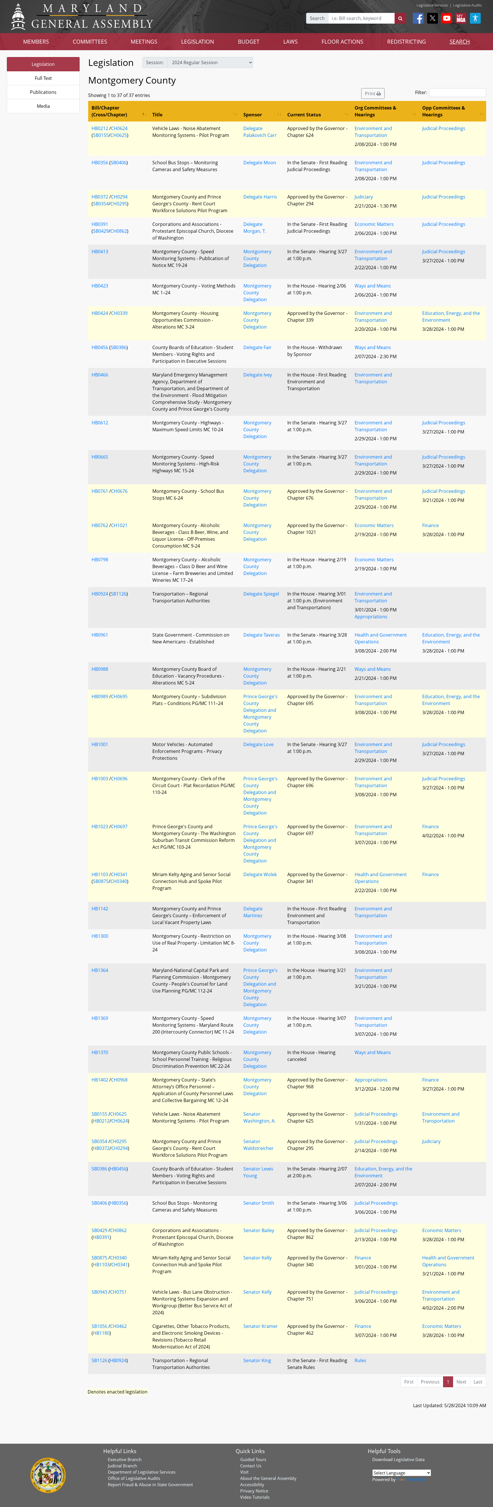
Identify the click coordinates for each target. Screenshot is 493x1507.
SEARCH (460, 41)
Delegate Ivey (257, 375)
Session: (155, 62)
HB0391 (100, 224)
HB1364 (100, 970)
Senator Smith (258, 1203)
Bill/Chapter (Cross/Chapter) (109, 111)
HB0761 (100, 491)
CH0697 (119, 826)
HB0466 (100, 375)
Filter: (421, 92)
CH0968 (119, 1080)
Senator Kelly (257, 1258)
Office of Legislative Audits (134, 1478)
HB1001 (100, 744)
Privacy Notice (254, 1491)
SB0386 (118, 347)
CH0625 (118, 135)
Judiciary (364, 197)
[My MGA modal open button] (459, 18)
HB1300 (100, 936)
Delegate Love (258, 744)
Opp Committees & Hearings (443, 111)
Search (317, 18)
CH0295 (118, 203)
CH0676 (119, 491)
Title (157, 115)
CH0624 (119, 128)
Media (43, 106)
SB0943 (99, 1292)
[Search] (400, 18)
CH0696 (119, 778)
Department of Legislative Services (141, 1472)
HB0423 (100, 286)
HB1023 (100, 826)
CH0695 (119, 696)
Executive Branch (125, 1459)
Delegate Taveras (261, 635)
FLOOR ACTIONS (342, 41)
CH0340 (118, 881)
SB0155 (101, 135)
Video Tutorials (255, 1497)
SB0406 (118, 162)
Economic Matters (374, 224)
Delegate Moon (259, 162)
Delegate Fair (257, 347)
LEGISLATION (197, 41)
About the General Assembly (268, 1478)
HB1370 (100, 1052)
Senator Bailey (258, 1230)
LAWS (290, 41)
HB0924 (100, 594)
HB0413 (100, 251)
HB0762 (100, 525)
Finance (430, 525)
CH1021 (119, 525)
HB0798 (100, 559)
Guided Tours (253, 1459)
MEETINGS (144, 41)
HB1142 (100, 909)
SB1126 (118, 594)
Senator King (257, 1360)
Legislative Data (409, 1459)
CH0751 (118, 1292)
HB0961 (100, 635)
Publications (43, 92)
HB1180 (101, 1333)
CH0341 (119, 874)
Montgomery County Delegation (257, 258)
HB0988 (100, 669)
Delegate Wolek (260, 874)
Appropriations (371, 616)
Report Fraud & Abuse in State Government (150, 1484)
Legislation (43, 64)
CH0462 (118, 1326)
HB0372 (100, 197)
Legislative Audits (467, 5)
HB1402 (100, 1080)
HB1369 (100, 1018)
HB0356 (100, 162)
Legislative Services (432, 5)
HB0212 (100, 128)
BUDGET (249, 41)
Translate (416, 1479)
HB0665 (100, 457)
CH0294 (119, 197)
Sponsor (252, 115)
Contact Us (250, 1465)
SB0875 (101, 881)
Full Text (43, 78)
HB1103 (100, 874)
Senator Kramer (260, 1326)
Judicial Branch (122, 1465)
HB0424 (100, 313)
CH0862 (118, 231)
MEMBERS (36, 41)
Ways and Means (373, 286)
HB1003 (100, 778)
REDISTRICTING (406, 41)
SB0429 (101, 231)
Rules (360, 1360)
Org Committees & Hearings (375, 111)
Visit (244, 1472)
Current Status (304, 115)
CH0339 (119, 313)
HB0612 (100, 423)
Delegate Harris (260, 197)
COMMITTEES (90, 41)
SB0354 (101, 203)
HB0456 (100, 347)
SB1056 (99, 1326)
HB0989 (100, 696)
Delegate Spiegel (261, 594)
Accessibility (252, 1484)
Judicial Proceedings (443, 128)
